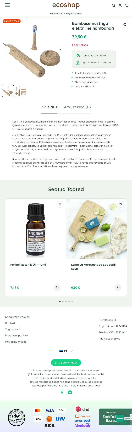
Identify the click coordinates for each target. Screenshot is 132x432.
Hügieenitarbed (74, 13)
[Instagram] (70, 392)
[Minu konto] (120, 6)
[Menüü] (7, 5)
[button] (57, 287)
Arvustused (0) (77, 107)
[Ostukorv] (126, 6)
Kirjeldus (49, 107)
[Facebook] (62, 392)
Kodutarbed (56, 13)
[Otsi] (114, 5)
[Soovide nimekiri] (60, 204)
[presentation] (6, 50)
